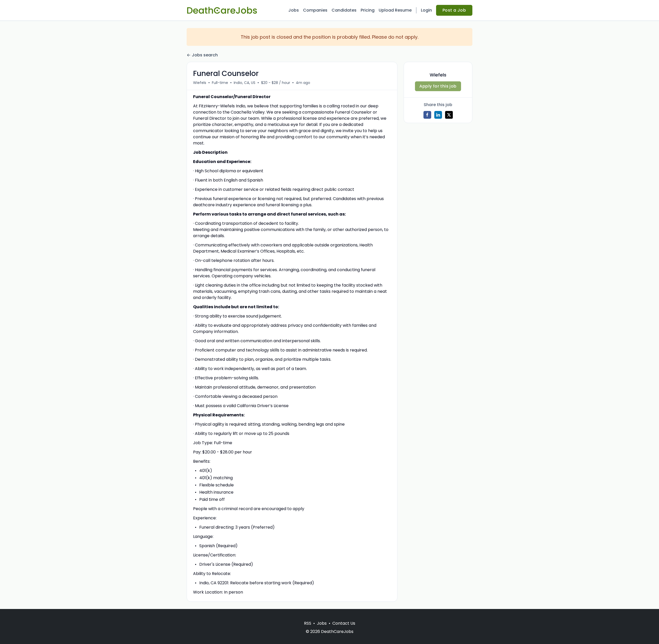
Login (426, 10)
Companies (315, 10)
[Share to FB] (427, 115)
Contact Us (343, 623)
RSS (307, 623)
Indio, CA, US (244, 82)
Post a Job (454, 10)
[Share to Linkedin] (438, 115)
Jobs (293, 10)
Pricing (368, 10)
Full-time (220, 82)
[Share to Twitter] (449, 115)
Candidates (344, 10)
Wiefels (199, 82)
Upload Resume (395, 10)
